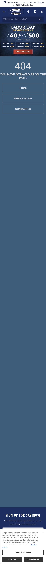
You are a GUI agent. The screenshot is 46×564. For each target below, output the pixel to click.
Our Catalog (23, 98)
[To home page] (16, 11)
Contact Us (23, 109)
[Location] (28, 12)
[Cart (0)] (42, 12)
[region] (23, 546)
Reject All (12, 559)
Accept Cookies (33, 559)
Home (23, 88)
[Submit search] (40, 19)
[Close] (43, 532)
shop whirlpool (23, 52)
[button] (4, 12)
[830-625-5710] (35, 12)
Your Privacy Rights (23, 552)
